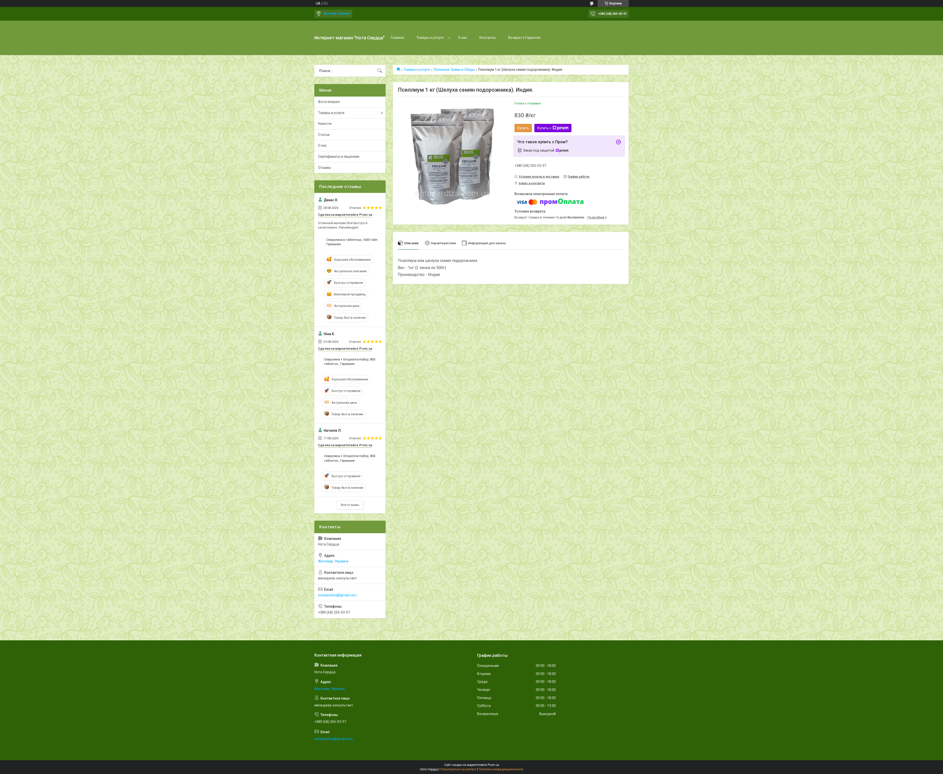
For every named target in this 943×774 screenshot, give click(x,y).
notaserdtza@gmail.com (337, 595)
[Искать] (380, 71)
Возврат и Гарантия (524, 38)
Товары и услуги (430, 38)
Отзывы (324, 168)
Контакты (487, 38)
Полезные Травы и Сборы (454, 70)
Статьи (324, 135)
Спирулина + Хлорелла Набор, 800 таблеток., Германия (349, 362)
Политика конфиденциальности (501, 769)
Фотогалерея (329, 102)
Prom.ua (493, 765)
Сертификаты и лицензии (338, 156)
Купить (523, 128)
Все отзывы (350, 505)
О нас (462, 38)
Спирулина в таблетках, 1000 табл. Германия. (352, 242)
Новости (325, 124)
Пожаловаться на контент (458, 769)
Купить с (544, 128)
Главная (397, 38)
